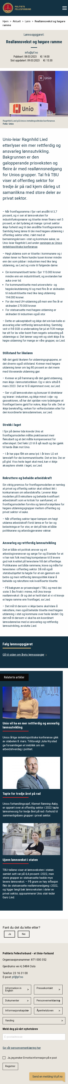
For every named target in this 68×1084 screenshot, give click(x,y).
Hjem (6, 21)
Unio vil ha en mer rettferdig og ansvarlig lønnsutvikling (31, 725)
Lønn (28, 21)
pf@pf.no (17, 977)
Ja (9, 934)
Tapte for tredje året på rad (22, 794)
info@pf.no (31, 52)
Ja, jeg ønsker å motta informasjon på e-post (32, 1057)
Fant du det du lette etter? (21, 927)
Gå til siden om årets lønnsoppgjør (23, 654)
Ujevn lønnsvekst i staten (20, 860)
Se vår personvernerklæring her (22, 1048)
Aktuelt (17, 21)
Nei (23, 934)
